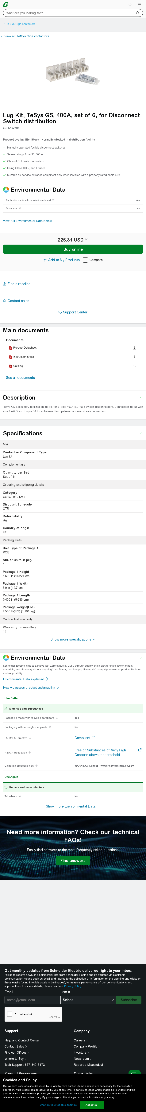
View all (27, 36)
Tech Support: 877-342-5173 (25, 1065)
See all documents (20, 378)
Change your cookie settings (58, 1104)
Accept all (92, 1104)
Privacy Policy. (72, 986)
